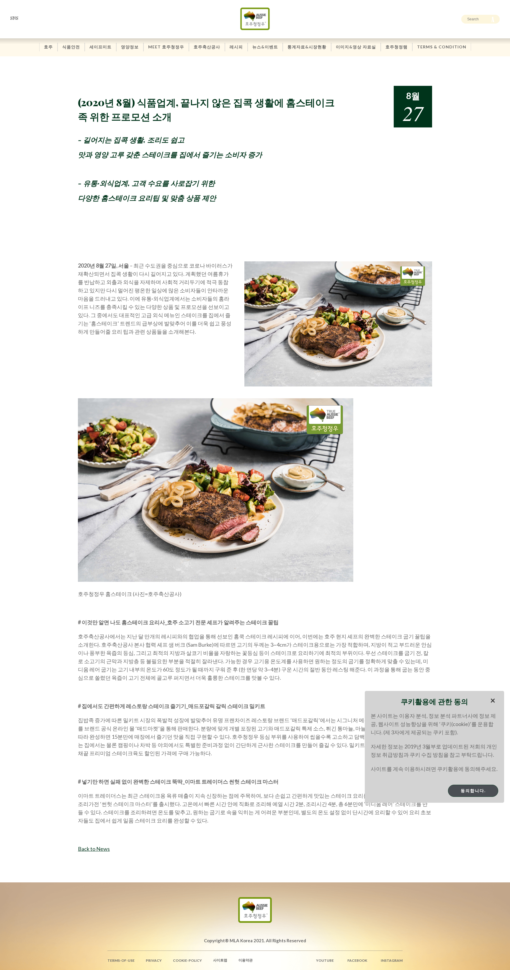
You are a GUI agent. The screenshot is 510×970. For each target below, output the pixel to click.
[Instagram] (49, 18)
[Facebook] (39, 18)
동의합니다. (473, 790)
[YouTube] (28, 18)
